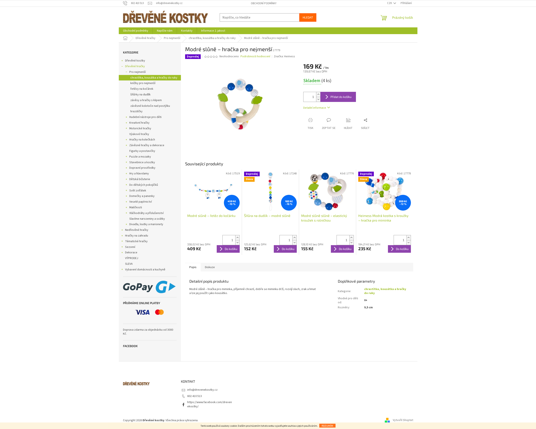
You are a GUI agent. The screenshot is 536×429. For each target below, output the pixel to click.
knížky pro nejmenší (142, 83)
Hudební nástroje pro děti (145, 117)
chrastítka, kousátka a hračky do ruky (153, 78)
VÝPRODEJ (131, 258)
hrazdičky (136, 111)
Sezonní (130, 247)
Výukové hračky (139, 134)
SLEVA (129, 264)
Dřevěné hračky (135, 66)
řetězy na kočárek (141, 89)
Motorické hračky (140, 128)
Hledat (308, 17)
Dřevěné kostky (135, 61)
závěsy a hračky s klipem (146, 100)
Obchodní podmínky (264, 3)
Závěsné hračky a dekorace (146, 145)
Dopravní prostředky (142, 168)
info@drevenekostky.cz (202, 390)
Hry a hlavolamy (139, 173)
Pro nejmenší (137, 72)
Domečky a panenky (142, 196)
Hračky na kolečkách (142, 140)
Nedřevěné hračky (136, 230)
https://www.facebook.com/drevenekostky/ (209, 404)
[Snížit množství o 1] (318, 99)
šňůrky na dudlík (140, 94)
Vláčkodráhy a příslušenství (146, 213)
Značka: (284, 56)
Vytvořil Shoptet (403, 420)
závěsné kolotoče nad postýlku (150, 106)
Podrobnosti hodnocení (255, 57)
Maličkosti (135, 207)
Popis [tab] (192, 267)
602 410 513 (194, 396)
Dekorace (131, 252)
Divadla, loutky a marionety (146, 224)
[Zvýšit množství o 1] (318, 94)
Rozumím (327, 425)
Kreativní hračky (139, 123)
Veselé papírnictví (140, 202)
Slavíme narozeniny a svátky (147, 219)
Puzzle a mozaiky (140, 157)
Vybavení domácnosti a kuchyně (145, 269)
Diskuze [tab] (210, 267)
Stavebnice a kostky (142, 162)
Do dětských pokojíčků (143, 185)
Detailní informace (314, 108)
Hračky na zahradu (136, 236)
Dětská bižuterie (139, 179)
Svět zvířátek (137, 190)
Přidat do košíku (341, 97)
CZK (390, 3)
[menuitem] (135, 30)
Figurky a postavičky (142, 151)
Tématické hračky (136, 241)
